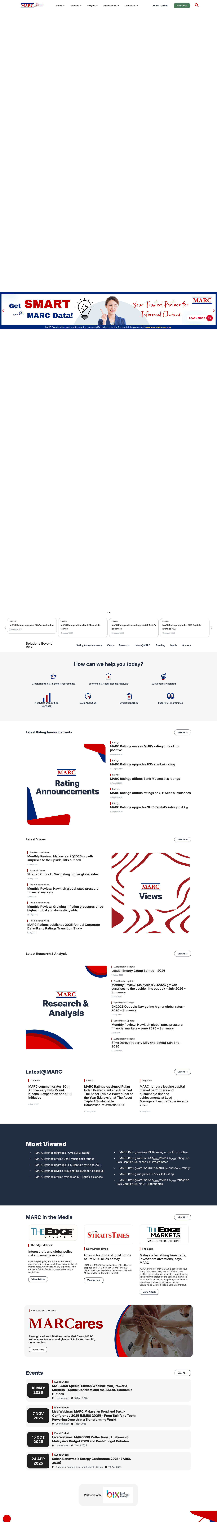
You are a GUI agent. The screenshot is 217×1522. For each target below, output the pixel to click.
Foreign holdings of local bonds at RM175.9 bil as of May (107, 1260)
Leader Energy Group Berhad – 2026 (138, 974)
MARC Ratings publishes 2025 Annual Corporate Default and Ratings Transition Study (63, 930)
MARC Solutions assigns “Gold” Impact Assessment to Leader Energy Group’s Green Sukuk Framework (183, 629)
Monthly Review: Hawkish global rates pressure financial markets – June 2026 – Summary (147, 1030)
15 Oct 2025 (38, 1443)
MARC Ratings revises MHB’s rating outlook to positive (69, 1174)
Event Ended (61, 1385)
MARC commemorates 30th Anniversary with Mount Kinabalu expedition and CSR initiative (50, 1095)
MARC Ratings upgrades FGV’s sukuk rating (142, 768)
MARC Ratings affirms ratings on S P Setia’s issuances (150, 796)
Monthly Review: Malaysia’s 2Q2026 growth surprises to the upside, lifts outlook (60, 862)
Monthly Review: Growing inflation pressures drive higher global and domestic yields (65, 912)
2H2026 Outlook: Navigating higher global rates (63, 878)
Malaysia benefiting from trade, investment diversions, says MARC (163, 1262)
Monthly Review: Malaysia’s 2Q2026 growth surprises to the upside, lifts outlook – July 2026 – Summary (148, 992)
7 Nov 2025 (38, 1419)
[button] (3, 310)
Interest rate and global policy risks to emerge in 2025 (50, 1257)
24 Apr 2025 (38, 1464)
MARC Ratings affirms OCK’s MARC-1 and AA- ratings (155, 1171)
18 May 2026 (38, 1393)
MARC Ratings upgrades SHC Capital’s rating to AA (149, 811)
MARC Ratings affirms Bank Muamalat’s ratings (145, 782)
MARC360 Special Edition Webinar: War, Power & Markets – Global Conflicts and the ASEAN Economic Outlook (92, 1394)
